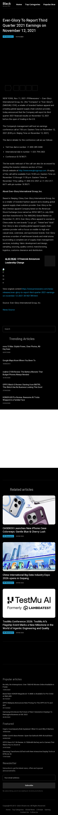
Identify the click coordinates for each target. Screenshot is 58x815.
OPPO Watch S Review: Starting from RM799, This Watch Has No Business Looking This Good (22, 386)
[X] (22, 88)
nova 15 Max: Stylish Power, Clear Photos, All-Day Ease (22, 348)
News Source (9, 309)
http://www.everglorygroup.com (32, 170)
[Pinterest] (28, 88)
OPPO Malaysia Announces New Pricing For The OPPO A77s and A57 (28, 704)
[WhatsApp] (35, 88)
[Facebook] (16, 88)
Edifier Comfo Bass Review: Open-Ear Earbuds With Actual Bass (27, 735)
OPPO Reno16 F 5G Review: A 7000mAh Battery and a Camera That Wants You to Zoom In (28, 743)
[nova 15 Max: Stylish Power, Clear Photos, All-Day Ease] (50, 349)
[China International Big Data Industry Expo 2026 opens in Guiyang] (29, 556)
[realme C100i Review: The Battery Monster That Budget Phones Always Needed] (50, 374)
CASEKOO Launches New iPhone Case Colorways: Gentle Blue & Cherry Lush (24, 530)
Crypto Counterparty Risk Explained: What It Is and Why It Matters (28, 729)
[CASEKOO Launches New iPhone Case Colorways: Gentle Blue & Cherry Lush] (29, 510)
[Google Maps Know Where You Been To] (50, 362)
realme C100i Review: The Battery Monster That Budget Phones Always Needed (23, 373)
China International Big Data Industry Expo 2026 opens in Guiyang (26, 576)
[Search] (52, 329)
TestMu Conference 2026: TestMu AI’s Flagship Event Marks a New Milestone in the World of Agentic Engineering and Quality (28, 625)
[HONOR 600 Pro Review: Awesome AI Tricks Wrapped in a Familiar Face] (50, 400)
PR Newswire (8, 37)
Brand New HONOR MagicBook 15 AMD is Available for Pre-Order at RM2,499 (28, 694)
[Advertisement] (29, 439)
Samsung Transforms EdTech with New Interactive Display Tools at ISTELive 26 (29, 752)
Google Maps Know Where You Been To (19, 360)
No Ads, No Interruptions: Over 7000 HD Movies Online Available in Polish (28, 685)
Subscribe (29, 785)
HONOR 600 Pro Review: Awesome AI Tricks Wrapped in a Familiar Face (21, 399)
